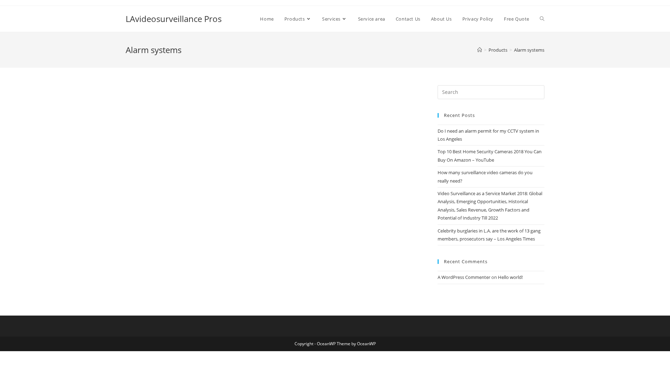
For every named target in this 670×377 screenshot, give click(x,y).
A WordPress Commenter (464, 277)
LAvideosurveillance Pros (174, 18)
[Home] (479, 50)
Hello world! (510, 277)
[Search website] (542, 19)
